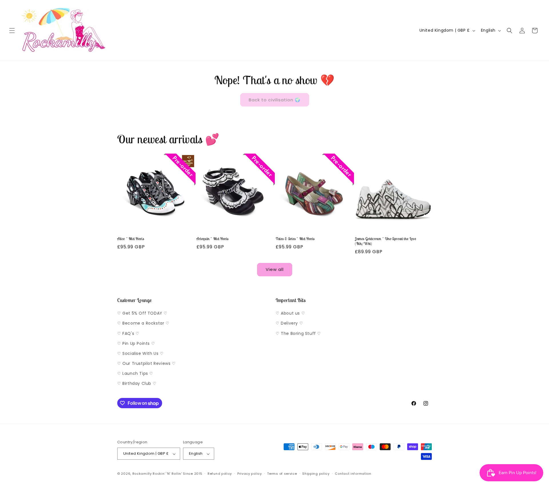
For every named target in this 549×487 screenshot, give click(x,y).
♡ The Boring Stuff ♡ (298, 333)
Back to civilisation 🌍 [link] (275, 100)
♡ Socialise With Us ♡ (140, 353)
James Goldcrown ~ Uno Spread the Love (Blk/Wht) (385, 241)
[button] (12, 30)
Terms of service (282, 473)
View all (275, 269)
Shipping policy (316, 473)
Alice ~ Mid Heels (130, 239)
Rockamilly (142, 474)
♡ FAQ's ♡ (128, 333)
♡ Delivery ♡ (289, 323)
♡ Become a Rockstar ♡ (143, 323)
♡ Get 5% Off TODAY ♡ (142, 313)
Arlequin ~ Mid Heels (212, 239)
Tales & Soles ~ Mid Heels (295, 239)
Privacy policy (249, 473)
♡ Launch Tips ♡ (135, 374)
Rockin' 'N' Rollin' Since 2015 (177, 474)
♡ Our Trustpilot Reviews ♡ (146, 364)
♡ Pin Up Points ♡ (136, 343)
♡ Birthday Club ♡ (136, 384)
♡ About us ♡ (290, 313)
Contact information (353, 473)
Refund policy (220, 473)
